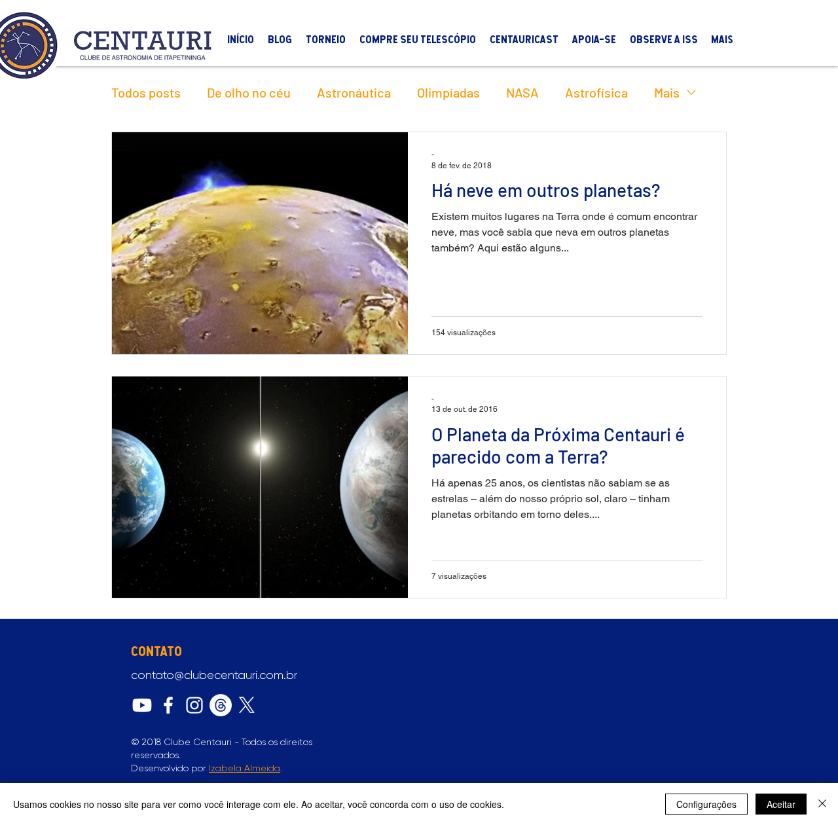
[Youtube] (142, 705)
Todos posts (146, 92)
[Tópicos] (221, 705)
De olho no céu (249, 92)
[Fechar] (822, 804)
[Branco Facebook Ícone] (168, 705)
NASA (522, 92)
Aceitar (781, 804)
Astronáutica (354, 92)
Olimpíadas (448, 92)
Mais (667, 92)
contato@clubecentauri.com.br (214, 675)
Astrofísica (596, 92)
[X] (247, 705)
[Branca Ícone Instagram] (194, 705)
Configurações (706, 804)
